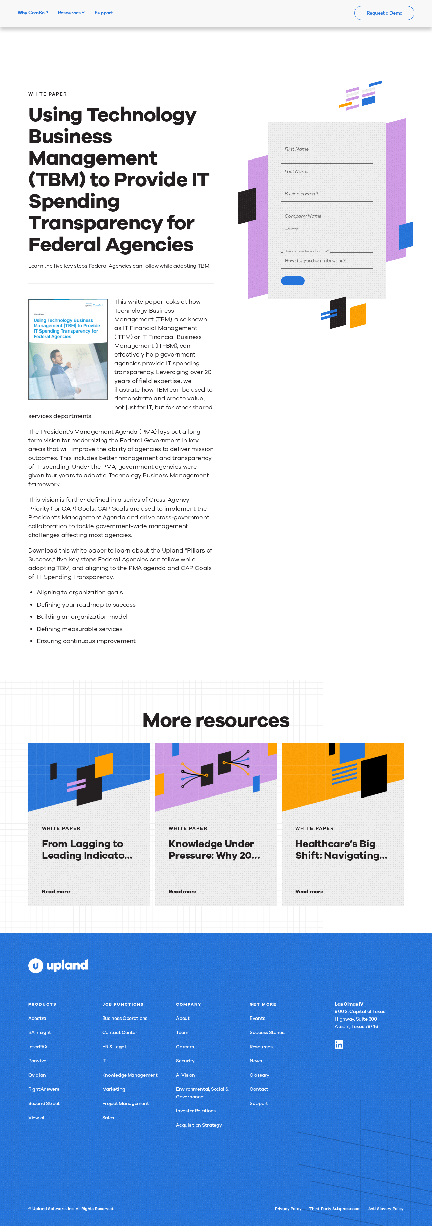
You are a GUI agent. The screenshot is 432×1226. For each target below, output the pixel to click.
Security (185, 1061)
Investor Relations (196, 1111)
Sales (108, 1117)
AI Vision (185, 1075)
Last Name (296, 171)
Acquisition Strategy (199, 1125)
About (183, 1018)
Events (257, 1018)
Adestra (37, 1018)
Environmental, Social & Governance (202, 1093)
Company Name (303, 216)
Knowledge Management (130, 1075)
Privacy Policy (288, 1208)
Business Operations (124, 1018)
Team (182, 1032)
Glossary (259, 1075)
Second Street (44, 1103)
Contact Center (119, 1032)
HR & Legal (114, 1047)
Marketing (113, 1089)
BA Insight (39, 1032)
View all (37, 1117)
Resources (70, 12)
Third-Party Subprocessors (334, 1208)
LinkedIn (339, 1044)
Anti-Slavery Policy (386, 1208)
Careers (185, 1047)
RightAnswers (43, 1089)
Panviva (37, 1061)
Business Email (301, 194)
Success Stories (267, 1032)
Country (291, 229)
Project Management (125, 1103)
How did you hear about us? (307, 251)
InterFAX (38, 1047)
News (256, 1061)
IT (104, 1061)
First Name (297, 149)
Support (259, 1103)
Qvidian (37, 1075)
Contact (259, 1089)
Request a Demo (384, 13)
